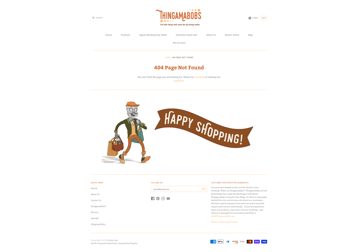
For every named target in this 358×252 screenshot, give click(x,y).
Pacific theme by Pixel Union (104, 243)
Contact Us (96, 200)
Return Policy (232, 35)
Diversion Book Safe (186, 35)
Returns (94, 212)
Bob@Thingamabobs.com (223, 216)
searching (199, 77)
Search (94, 188)
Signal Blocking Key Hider (153, 35)
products (178, 80)
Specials (95, 218)
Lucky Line (113, 240)
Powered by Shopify (128, 243)
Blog (250, 35)
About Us (211, 35)
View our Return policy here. (224, 222)
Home (108, 35)
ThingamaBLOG (98, 206)
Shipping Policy (98, 224)
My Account (179, 42)
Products (125, 35)
